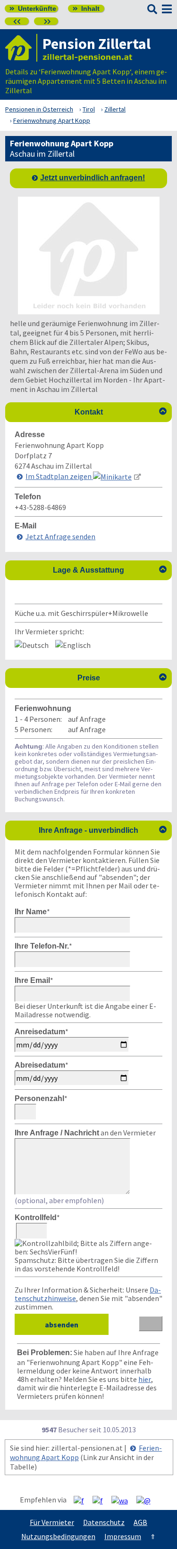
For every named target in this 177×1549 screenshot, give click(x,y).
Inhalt (86, 8)
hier (144, 1379)
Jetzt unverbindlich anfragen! (92, 178)
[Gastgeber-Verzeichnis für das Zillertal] (21, 48)
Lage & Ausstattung (110, 570)
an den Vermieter (85, 1132)
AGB (140, 1522)
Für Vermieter (52, 1522)
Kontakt (121, 411)
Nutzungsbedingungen (58, 1536)
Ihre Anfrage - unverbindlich (103, 830)
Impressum (122, 1536)
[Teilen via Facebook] (82, 1500)
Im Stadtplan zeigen (59, 476)
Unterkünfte (32, 8)
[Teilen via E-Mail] (147, 1500)
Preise (122, 677)
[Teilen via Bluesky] (101, 1500)
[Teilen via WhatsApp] (123, 1500)
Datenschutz (104, 1522)
